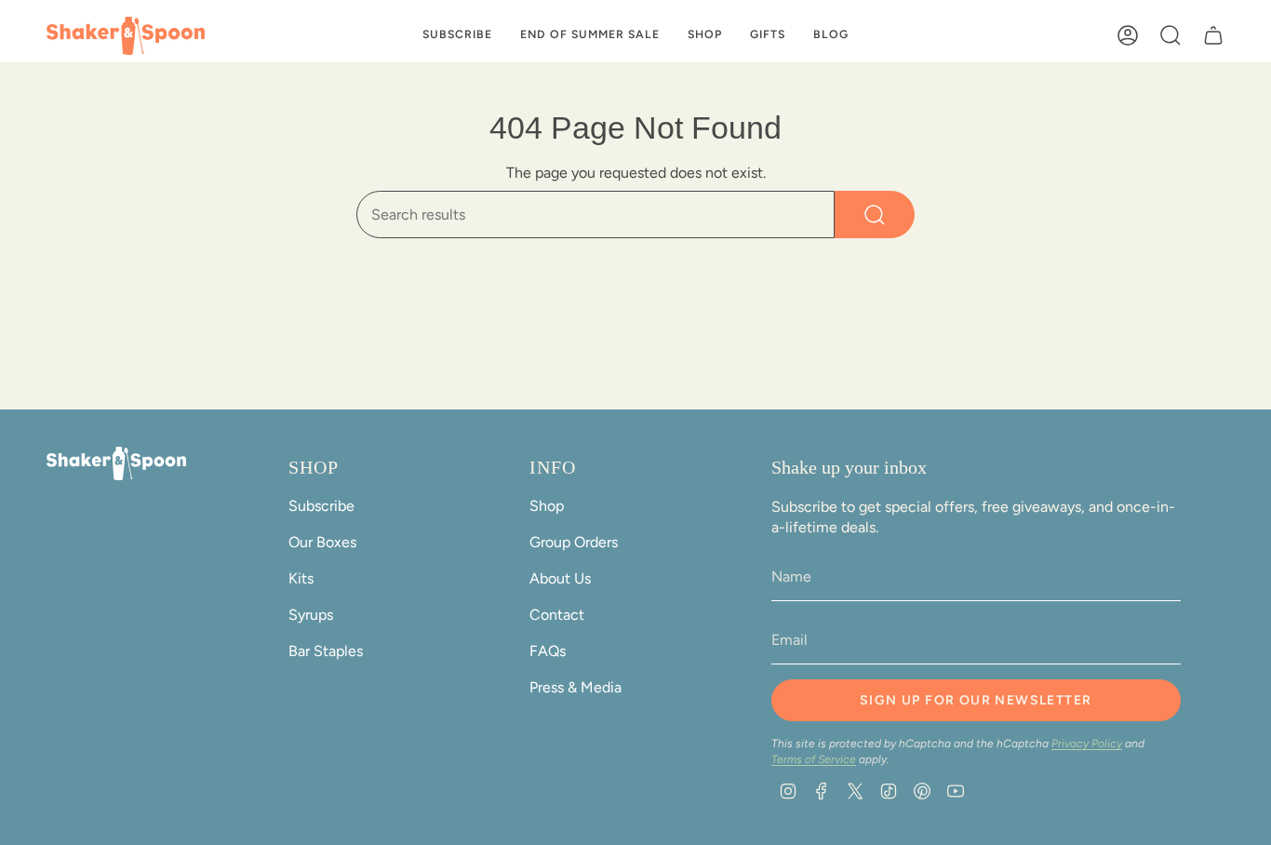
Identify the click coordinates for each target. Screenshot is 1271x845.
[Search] (875, 214)
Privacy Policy (1086, 743)
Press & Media (575, 687)
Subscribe (321, 506)
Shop (546, 506)
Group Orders (573, 542)
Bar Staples (325, 651)
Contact (556, 615)
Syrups (310, 615)
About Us (560, 578)
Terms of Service (813, 759)
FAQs (547, 651)
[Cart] (1213, 35)
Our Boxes (322, 542)
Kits (301, 578)
